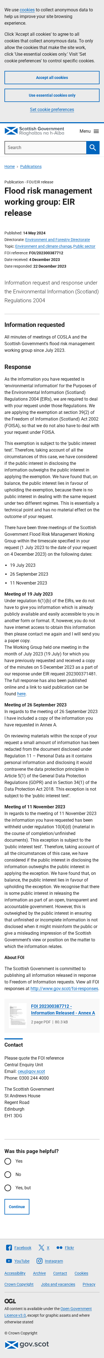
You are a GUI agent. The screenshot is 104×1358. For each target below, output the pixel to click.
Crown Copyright (19, 1284)
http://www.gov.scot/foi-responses (64, 988)
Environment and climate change (43, 246)
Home (9, 166)
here (21, 693)
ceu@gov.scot (31, 1071)
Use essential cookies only (52, 95)
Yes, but (23, 1187)
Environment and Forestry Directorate (57, 239)
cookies (27, 9)
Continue (17, 1207)
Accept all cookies (52, 77)
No (18, 1174)
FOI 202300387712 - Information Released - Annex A (63, 1010)
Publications (31, 166)
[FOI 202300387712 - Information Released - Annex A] (18, 1015)
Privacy (89, 1284)
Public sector (84, 246)
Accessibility (15, 1273)
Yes (19, 1161)
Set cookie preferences (52, 109)
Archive (39, 1273)
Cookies (81, 1273)
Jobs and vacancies (58, 1284)
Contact (60, 1273)
